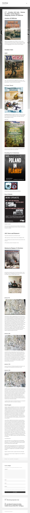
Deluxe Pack (6, 119)
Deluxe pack (18, 148)
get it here (9, 44)
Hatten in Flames (10, 248)
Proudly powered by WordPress (9, 511)
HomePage (5, 3)
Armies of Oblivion (11, 18)
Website (6, 486)
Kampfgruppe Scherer (8, 114)
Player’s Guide (7, 117)
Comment (6, 469)
